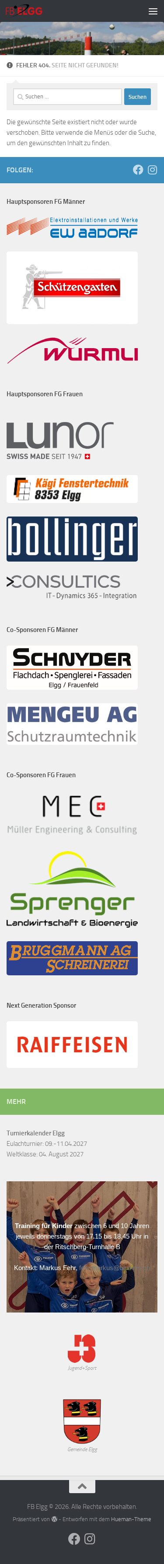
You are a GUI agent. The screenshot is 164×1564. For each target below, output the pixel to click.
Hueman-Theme (131, 1519)
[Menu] (153, 11)
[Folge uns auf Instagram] (152, 169)
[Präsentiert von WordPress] (54, 1519)
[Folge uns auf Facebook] (138, 169)
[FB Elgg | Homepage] (30, 10)
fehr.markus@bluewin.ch (114, 1267)
